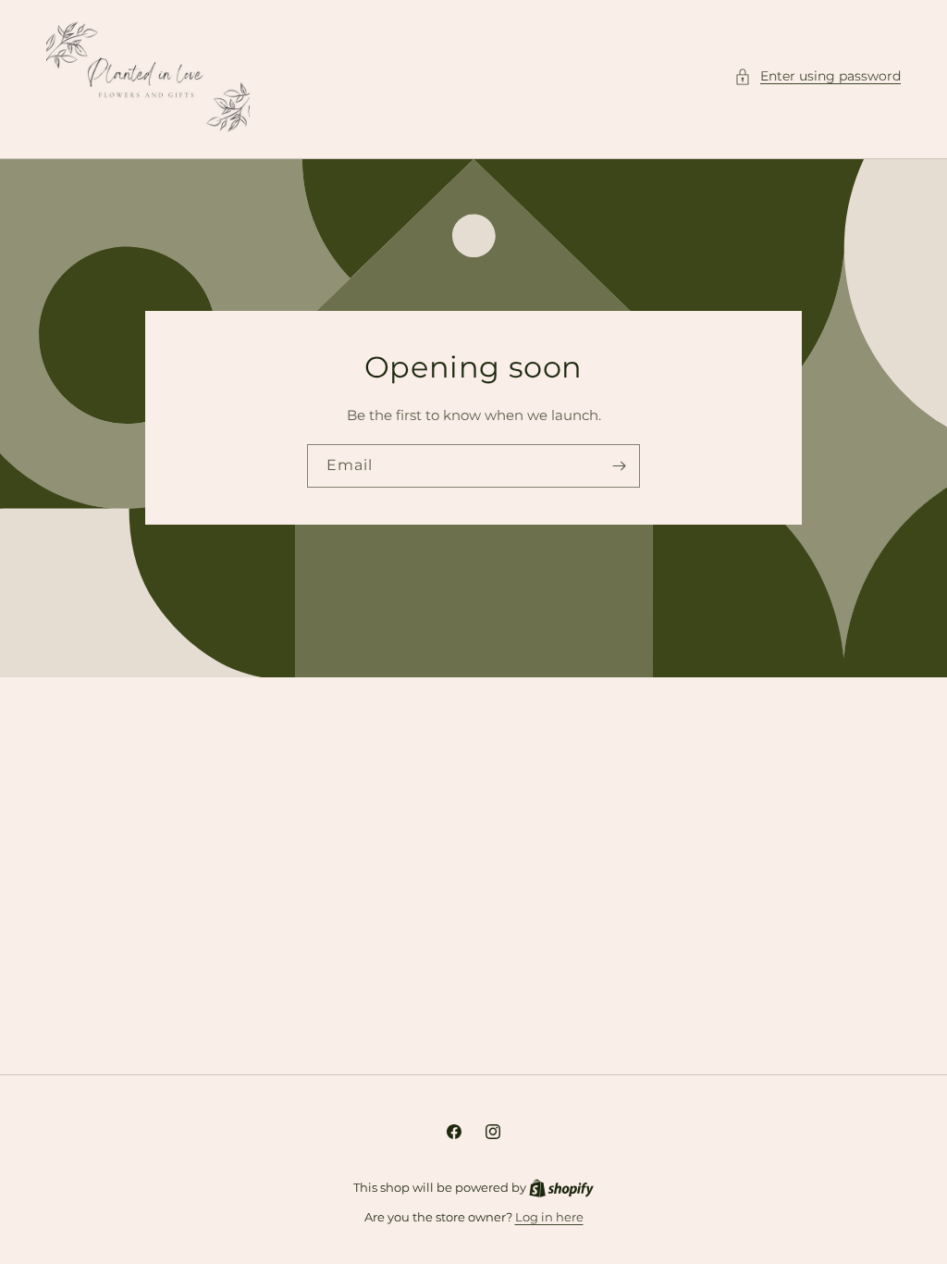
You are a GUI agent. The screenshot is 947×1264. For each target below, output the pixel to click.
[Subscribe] (618, 466)
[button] (817, 76)
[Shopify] (561, 1187)
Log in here (549, 1216)
